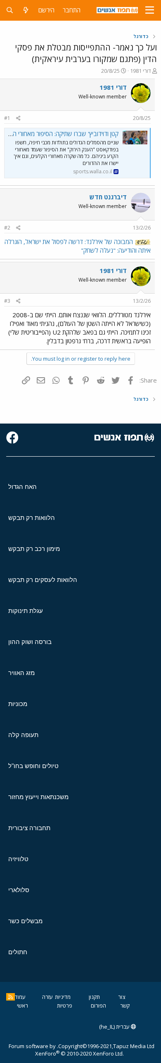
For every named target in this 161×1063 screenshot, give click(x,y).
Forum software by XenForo (66, 1049)
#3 (7, 300)
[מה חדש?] (26, 10)
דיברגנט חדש (108, 197)
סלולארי (18, 889)
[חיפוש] (10, 10)
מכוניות (17, 703)
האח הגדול (22, 486)
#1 (7, 118)
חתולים (17, 951)
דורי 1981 (140, 70)
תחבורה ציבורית (29, 827)
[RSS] (10, 997)
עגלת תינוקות (25, 610)
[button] (149, 10)
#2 (7, 227)
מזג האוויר (21, 672)
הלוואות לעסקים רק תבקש (42, 579)
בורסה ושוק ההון (30, 641)
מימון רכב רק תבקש (34, 548)
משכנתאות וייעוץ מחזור (38, 796)
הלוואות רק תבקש (31, 517)
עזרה (47, 997)
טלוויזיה (18, 858)
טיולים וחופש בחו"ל (33, 765)
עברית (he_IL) (115, 1026)
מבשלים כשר (25, 920)
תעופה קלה (23, 734)
